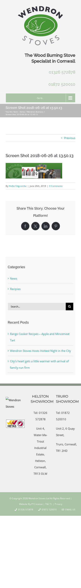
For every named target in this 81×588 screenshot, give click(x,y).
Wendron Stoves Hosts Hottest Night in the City (40, 351)
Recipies (15, 289)
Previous (69, 138)
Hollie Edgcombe (18, 186)
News (13, 278)
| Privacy (57, 504)
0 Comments (56, 186)
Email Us (69, 509)
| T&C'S (47, 504)
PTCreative (37, 504)
